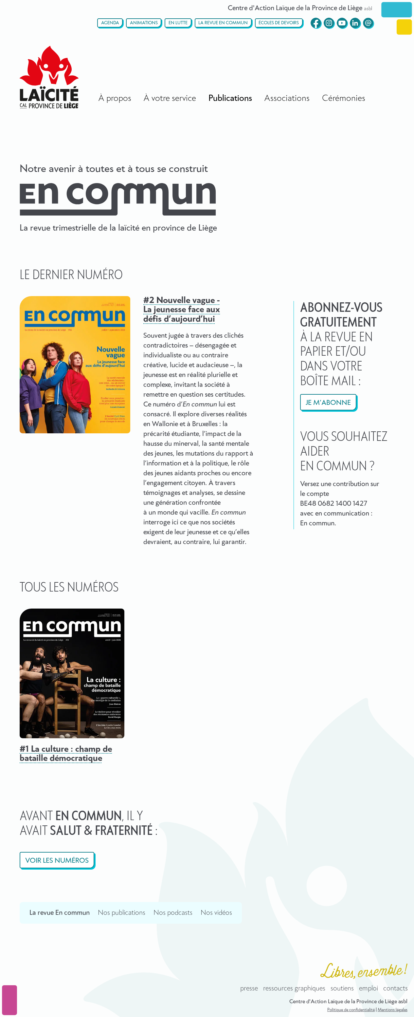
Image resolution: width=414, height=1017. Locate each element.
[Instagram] (328, 22)
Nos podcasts (172, 913)
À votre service (169, 98)
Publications (230, 98)
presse (249, 988)
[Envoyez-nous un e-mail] (368, 22)
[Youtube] (342, 22)
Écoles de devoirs (279, 23)
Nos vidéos (216, 913)
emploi (368, 988)
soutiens (342, 988)
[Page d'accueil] (49, 77)
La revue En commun (223, 23)
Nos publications (121, 913)
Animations (144, 23)
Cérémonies (343, 98)
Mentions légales (392, 1010)
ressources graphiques (294, 988)
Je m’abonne (328, 403)
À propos (114, 98)
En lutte (178, 23)
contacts (395, 988)
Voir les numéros (57, 861)
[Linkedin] (355, 22)
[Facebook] (315, 22)
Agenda (110, 23)
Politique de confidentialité (351, 1010)
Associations (287, 98)
